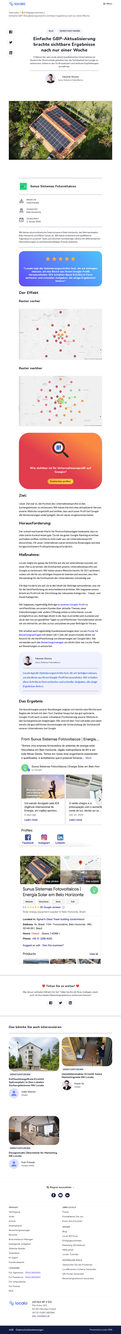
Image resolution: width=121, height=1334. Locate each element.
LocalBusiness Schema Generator (79, 1269)
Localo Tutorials (70, 1254)
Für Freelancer (24, 1277)
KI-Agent (13, 1257)
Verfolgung (14, 1211)
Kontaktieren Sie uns (72, 1216)
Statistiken (14, 1253)
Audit (11, 1216)
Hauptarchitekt (27, 1165)
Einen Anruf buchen (72, 1221)
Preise (65, 1211)
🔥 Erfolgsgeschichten (32, 12)
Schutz (12, 1221)
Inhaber (24, 1095)
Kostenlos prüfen (60, 481)
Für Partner (14, 1286)
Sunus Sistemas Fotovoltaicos (70, 80)
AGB (11, 1329)
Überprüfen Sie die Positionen (77, 1264)
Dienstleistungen (70, 31)
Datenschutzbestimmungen (29, 1329)
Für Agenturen (24, 1272)
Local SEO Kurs (70, 1236)
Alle (51, 31)
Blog (64, 1231)
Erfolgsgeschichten (72, 1240)
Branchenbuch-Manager (21, 1239)
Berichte (13, 1234)
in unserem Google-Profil (71, 604)
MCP (11, 1290)
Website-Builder (17, 1248)
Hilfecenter (68, 1249)
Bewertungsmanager (52, 642)
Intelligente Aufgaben (20, 1243)
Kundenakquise (16, 1262)
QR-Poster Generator (73, 1273)
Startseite (14, 12)
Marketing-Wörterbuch (73, 1245)
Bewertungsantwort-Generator (78, 1278)
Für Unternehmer (17, 1281)
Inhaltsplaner (15, 1225)
